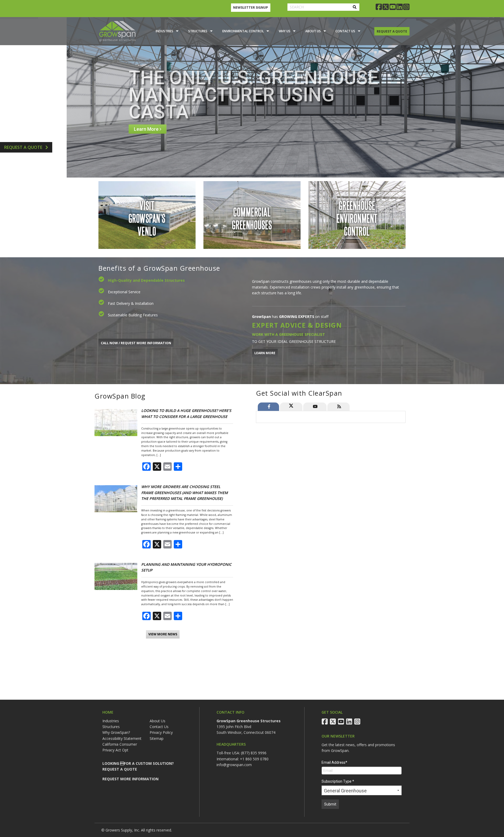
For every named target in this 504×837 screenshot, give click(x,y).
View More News (162, 634)
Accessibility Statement (121, 738)
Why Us (284, 31)
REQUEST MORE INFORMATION (130, 778)
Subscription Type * (338, 781)
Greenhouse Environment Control (357, 217)
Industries (164, 31)
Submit (330, 804)
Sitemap (157, 738)
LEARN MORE (264, 353)
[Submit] (354, 7)
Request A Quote (23, 147)
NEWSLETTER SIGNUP (250, 7)
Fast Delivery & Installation (131, 303)
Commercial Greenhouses (252, 218)
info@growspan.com (234, 764)
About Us (313, 31)
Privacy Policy (161, 732)
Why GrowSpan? (116, 732)
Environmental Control (243, 31)
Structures (197, 31)
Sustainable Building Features (133, 314)
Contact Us (345, 31)
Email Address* (334, 762)
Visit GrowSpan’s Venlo (147, 217)
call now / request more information (136, 343)
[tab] (268, 406)
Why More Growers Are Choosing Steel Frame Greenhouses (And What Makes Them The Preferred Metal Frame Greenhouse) (184, 492)
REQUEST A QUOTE (392, 31)
